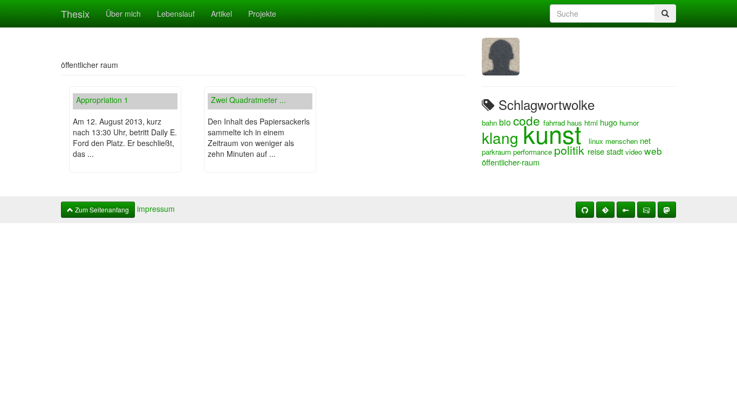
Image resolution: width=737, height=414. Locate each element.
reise (597, 151)
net (645, 140)
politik (571, 150)
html (592, 123)
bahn (490, 123)
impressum (156, 208)
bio (506, 122)
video (634, 152)
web (653, 150)
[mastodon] (667, 210)
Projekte (262, 13)
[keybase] (626, 210)
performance (533, 152)
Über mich (123, 13)
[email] (646, 210)
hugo (609, 122)
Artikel (221, 13)
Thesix (75, 13)
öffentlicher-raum (511, 162)
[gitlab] (605, 210)
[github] (585, 210)
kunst (556, 133)
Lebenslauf (176, 13)
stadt (615, 151)
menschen (622, 141)
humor (629, 123)
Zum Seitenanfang (101, 209)
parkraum (497, 152)
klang (502, 137)
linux (597, 141)
